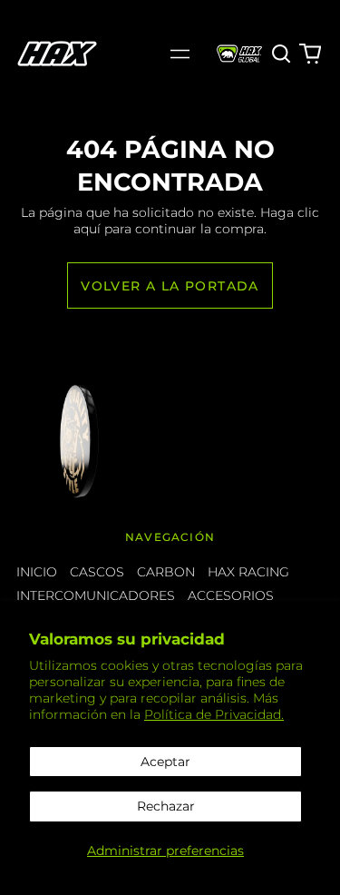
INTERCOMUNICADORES (95, 595)
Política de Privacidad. (214, 714)
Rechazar (166, 806)
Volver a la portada (170, 286)
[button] (281, 53)
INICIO (36, 572)
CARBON (166, 572)
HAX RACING (248, 572)
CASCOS (97, 572)
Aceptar (165, 761)
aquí (87, 229)
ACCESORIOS (231, 595)
